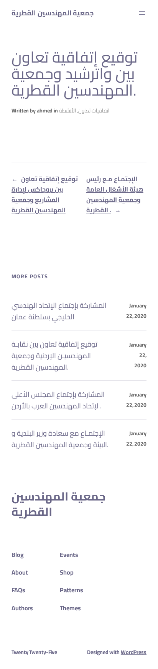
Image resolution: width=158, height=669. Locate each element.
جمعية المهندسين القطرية (53, 13)
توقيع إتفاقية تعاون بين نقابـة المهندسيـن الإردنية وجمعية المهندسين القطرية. (54, 355)
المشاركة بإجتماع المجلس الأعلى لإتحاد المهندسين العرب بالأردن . (58, 399)
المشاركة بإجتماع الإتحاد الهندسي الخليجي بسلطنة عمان (59, 310)
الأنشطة (67, 111)
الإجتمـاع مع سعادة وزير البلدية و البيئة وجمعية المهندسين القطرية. (60, 438)
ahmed (45, 111)
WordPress (133, 652)
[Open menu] (141, 13)
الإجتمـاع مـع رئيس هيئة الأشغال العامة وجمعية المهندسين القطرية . (114, 194)
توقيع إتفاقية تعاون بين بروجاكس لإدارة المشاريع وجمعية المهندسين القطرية (45, 194)
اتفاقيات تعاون (93, 111)
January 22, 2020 (136, 311)
